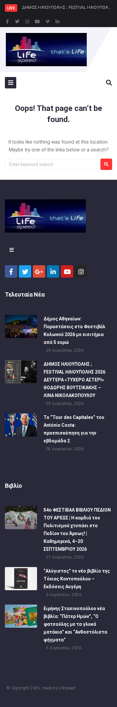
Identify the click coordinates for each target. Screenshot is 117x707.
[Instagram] (27, 21)
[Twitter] (17, 21)
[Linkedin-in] (57, 21)
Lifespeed (66, 688)
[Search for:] (51, 164)
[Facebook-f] (7, 21)
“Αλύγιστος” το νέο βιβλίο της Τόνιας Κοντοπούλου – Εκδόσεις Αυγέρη (77, 578)
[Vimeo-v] (47, 21)
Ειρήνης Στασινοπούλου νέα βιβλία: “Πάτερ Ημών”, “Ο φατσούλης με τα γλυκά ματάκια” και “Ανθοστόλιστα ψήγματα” (75, 624)
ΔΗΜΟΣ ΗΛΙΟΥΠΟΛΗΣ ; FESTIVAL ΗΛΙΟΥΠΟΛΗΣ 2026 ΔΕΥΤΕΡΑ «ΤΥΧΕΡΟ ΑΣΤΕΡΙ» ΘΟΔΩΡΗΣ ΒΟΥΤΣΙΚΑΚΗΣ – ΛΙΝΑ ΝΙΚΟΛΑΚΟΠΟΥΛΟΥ (74, 379)
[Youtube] (37, 21)
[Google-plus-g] (39, 271)
